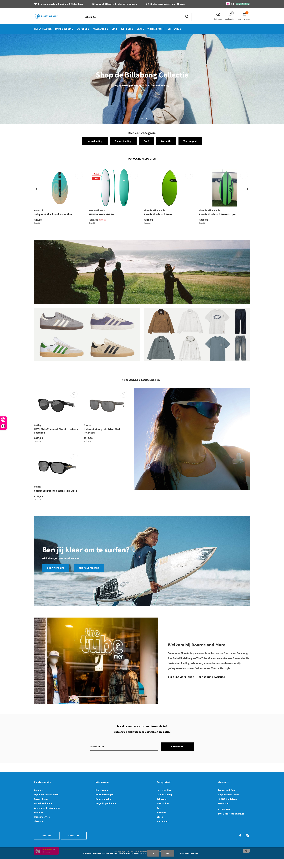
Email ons (73, 835)
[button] (137, 118)
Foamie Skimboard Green (158, 214)
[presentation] (36, 189)
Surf (115, 28)
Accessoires (100, 28)
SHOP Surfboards (89, 568)
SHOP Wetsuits (55, 568)
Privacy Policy (41, 799)
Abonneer (177, 746)
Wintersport (155, 28)
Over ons (38, 790)
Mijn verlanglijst (103, 799)
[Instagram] (247, 835)
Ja (153, 853)
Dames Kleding (64, 28)
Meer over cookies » (189, 853)
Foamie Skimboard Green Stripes (218, 214)
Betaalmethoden (43, 803)
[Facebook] (240, 835)
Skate (140, 28)
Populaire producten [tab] (142, 158)
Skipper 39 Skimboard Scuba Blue (53, 214)
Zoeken (186, 17)
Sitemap (38, 821)
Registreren (101, 790)
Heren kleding (43, 28)
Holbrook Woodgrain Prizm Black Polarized (102, 431)
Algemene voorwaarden (46, 794)
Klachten (38, 812)
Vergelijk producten (105, 803)
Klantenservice (42, 817)
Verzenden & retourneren (47, 808)
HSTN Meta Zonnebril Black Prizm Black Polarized (56, 431)
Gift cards (174, 28)
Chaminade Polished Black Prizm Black (55, 490)
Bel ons (46, 835)
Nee (167, 853)
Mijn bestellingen (104, 794)
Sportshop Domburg (212, 677)
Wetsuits (127, 28)
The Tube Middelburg (181, 677)
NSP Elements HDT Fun (102, 214)
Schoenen (83, 28)
